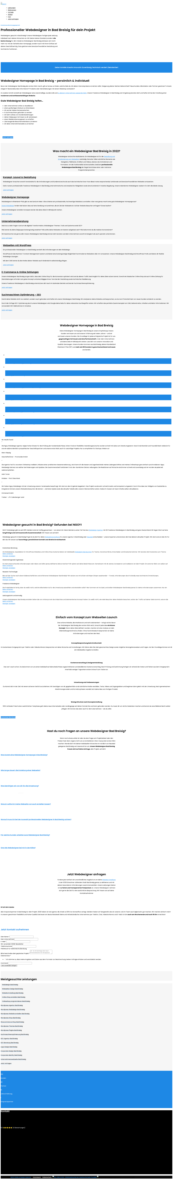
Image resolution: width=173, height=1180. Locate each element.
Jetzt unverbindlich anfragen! (8, 965)
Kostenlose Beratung (8, 717)
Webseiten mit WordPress (17, 245)
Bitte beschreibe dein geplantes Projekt (15, 953)
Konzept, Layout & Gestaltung (19, 177)
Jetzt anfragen (13, 19)
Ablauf (10, 15)
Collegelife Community (18, 383)
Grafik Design (19, 363)
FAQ (9, 17)
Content (21, 793)
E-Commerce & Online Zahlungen (20, 272)
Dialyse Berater (13, 419)
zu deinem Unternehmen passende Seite (72, 93)
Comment (4, 963)
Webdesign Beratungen (83, 552)
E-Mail (3, 942)
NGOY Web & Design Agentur (21, 1177)
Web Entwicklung (19, 375)
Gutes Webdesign (8, 206)
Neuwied (90, 537)
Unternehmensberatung (15, 221)
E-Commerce (9, 363)
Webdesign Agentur (96, 530)
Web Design (28, 363)
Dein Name (5, 937)
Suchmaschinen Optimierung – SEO (21, 294)
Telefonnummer (6, 946)
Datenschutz (6, 956)
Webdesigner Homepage (15, 197)
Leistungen (11, 8)
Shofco (9, 395)
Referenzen (12, 10)
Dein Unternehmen (7, 939)
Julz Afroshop (12, 431)
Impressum (37, 1177)
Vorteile (11, 12)
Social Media (28, 387)
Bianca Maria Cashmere (18, 407)
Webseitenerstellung (52, 537)
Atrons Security (13, 371)
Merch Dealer (12, 359)
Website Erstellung (109, 880)
